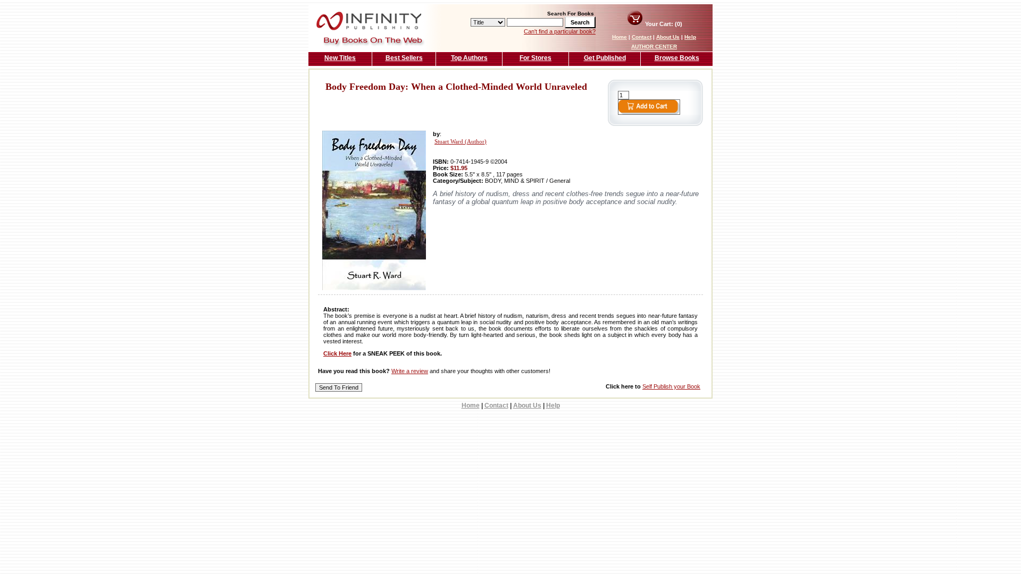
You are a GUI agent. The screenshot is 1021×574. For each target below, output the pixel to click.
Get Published (605, 58)
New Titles (340, 58)
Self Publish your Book (671, 386)
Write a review (409, 371)
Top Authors (469, 58)
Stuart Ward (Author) (460, 142)
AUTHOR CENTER (654, 46)
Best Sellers (404, 58)
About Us (668, 37)
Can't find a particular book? (560, 31)
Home (619, 37)
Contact (641, 37)
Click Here (337, 353)
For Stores (535, 58)
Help (690, 37)
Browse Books (677, 58)
